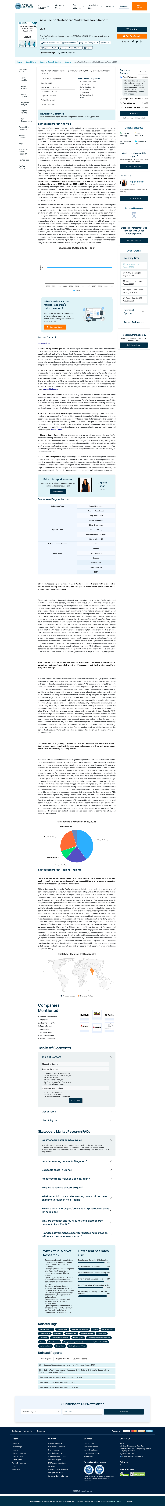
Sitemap (41, 1431)
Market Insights (24, 79)
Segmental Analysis (25, 103)
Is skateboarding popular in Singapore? (64, 1161)
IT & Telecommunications (57, 1463)
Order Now (106, 115)
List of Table (49, 1111)
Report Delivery (133, 322)
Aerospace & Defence (55, 1473)
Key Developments (26, 120)
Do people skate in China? (57, 1169)
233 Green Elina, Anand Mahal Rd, (131, 1446)
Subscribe (124, 1411)
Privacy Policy (29, 1431)
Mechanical (43, 1337)
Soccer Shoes (60, 1346)
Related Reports (22, 167)
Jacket (42, 1342)
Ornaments (57, 1333)
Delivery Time (132, 258)
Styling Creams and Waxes (77, 1346)
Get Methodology (134, 345)
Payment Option (129, 311)
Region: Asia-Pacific (50, 48)
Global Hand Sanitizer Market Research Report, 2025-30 (60, 1377)
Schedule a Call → (134, 198)
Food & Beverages (54, 1460)
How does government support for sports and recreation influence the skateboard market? (75, 1234)
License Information (19, 1453)
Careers (15, 1450)
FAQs (14, 1466)
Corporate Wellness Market (60, 1337)
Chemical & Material (55, 1453)
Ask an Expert (58, 491)
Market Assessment (91, 1447)
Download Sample (56, 327)
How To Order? (17, 1456)
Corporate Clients (107, 1329)
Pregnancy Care (78, 1337)
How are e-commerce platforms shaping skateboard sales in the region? (75, 1210)
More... (82, 98)
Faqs (21, 143)
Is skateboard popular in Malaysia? (62, 1140)
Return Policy (17, 1460)
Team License (135, 103)
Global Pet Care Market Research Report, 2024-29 (58, 1387)
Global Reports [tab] (45, 1359)
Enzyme (95, 1329)
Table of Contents (22, 136)
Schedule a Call (68, 53)
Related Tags (24, 160)
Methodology (17, 1447)
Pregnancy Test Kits (46, 1329)
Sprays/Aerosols (54, 1342)
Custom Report (89, 1443)
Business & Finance (55, 1443)
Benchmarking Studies (92, 1453)
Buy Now (134, 29)
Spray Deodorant (62, 1329)
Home (19, 62)
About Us (15, 1443)
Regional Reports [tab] (62, 1359)
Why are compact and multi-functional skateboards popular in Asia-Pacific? (72, 1222)
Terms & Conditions (19, 1463)
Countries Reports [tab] (80, 1359)
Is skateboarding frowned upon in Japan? (66, 1178)
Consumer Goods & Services (71, 48)
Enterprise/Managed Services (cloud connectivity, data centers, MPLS (85, 1342)
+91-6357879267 (128, 1453)
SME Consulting (89, 1456)
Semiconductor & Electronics (58, 1469)
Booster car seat (71, 1333)
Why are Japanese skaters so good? (62, 1187)
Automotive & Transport (56, 1447)
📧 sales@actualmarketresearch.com (132, 1456)
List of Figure (49, 1120)
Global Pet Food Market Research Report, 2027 (57, 1382)
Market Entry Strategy (91, 1450)
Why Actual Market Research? (23, 151)
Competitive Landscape (24, 128)
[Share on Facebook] (133, 41)
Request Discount (134, 240)
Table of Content (51, 1057)
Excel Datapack (135, 77)
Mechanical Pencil (45, 1346)
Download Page (48, 52)
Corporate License (135, 107)
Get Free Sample (133, 36)
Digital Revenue (45, 1333)
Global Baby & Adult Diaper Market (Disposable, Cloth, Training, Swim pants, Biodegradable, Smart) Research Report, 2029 (74, 1371)
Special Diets (102, 1333)
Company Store (59, 6)
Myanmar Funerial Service (80, 1329)
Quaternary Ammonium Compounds (99, 1337)
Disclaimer (16, 1431)
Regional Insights (24, 111)
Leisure (88, 48)
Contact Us (16, 1469)
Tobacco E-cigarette (87, 1333)
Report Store (139, 6)
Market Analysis (24, 87)
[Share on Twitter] (137, 41)
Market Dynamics (25, 95)
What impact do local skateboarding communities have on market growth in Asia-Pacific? (74, 1198)
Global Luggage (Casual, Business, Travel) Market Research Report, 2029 (67, 1365)
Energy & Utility (53, 1450)
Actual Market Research (51, 43)
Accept (130, 1501)
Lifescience (52, 1466)
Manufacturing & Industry (57, 1456)
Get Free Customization (134, 166)
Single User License (135, 98)
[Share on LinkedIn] (141, 41)
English (125, 6)
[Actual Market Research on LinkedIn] (120, 1465)
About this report (23, 70)
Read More (75, 1101)
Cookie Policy (115, 1501)
